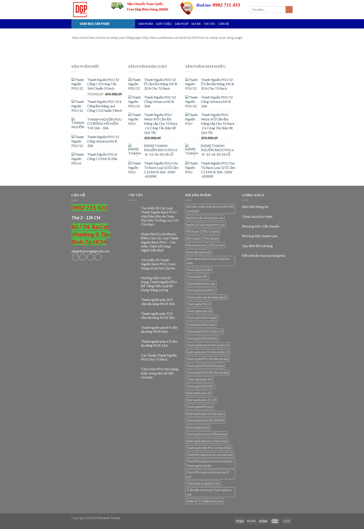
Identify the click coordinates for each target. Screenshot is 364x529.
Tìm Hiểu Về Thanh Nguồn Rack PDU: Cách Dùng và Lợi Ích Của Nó (158, 264)
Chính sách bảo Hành (257, 216)
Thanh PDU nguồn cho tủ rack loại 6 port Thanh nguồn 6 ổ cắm (209, 463)
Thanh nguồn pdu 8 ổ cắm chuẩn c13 (207, 345)
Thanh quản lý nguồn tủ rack (202, 483)
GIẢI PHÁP (182, 24)
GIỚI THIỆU (164, 24)
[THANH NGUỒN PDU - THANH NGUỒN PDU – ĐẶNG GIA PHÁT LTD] (88, 9)
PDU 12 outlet (211, 231)
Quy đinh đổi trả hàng (257, 246)
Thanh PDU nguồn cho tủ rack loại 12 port (207, 474)
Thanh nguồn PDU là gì (199, 406)
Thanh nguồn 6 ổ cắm (198, 270)
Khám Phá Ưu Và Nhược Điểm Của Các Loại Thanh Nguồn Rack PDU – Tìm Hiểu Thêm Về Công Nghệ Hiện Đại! (159, 242)
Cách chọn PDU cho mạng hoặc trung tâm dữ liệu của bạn (159, 373)
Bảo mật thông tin (255, 207)
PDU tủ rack (217, 245)
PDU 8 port (192, 231)
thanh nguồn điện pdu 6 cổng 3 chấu (207, 441)
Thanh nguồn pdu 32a (199, 379)
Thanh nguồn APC (197, 276)
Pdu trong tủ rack (196, 245)
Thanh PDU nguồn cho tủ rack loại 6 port (209, 454)
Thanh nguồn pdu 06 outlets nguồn (206, 297)
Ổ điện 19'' (192, 501)
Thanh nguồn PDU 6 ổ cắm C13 (204, 331)
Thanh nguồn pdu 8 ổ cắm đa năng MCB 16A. (159, 329)
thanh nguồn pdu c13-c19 (201, 400)
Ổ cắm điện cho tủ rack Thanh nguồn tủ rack (208, 492)
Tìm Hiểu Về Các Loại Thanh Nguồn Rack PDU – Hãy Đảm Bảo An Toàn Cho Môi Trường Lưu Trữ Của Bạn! (160, 216)
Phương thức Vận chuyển (260, 226)
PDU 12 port (193, 238)
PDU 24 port (211, 238)
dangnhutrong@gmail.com (90, 251)
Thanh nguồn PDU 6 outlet (201, 317)
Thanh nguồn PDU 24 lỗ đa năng (204, 365)
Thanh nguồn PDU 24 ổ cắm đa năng (207, 372)
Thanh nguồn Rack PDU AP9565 (205, 420)
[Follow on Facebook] (75, 257)
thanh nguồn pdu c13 (198, 393)
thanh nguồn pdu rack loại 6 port (204, 413)
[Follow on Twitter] (90, 257)
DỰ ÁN (196, 24)
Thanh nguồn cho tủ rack (200, 283)
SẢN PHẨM (145, 24)
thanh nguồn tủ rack (197, 427)
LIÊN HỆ (223, 24)
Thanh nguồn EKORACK (200, 290)
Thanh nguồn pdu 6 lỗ (198, 311)
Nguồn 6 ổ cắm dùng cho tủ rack (204, 217)
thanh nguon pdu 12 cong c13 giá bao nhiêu (207, 261)
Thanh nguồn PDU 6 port (200, 324)
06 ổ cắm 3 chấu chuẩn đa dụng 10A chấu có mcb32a (210, 209)
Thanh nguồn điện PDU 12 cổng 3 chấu (208, 448)
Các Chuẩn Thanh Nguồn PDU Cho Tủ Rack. (159, 357)
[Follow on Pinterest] (98, 257)
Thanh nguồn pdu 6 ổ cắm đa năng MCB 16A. (159, 343)
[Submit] (289, 9)
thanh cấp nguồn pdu (198, 252)
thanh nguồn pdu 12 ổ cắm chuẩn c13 (207, 352)
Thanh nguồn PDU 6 (198, 304)
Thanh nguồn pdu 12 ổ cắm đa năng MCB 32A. (158, 315)
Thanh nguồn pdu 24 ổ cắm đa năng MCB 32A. (158, 301)
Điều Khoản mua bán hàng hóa (263, 255)
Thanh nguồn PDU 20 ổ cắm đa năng (207, 359)
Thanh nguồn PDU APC (200, 386)
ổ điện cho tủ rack (212, 501)
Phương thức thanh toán (259, 236)
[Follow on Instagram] (82, 257)
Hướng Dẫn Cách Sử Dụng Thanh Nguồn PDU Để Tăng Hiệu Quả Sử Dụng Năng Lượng (159, 284)
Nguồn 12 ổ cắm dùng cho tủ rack (205, 224)
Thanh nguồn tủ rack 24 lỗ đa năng (206, 434)
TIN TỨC (209, 24)
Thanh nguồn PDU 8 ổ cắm (201, 338)
